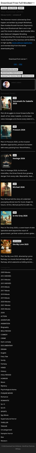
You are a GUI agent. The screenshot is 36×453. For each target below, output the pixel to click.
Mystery (4, 386)
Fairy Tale (4, 356)
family (3, 360)
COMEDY (4, 334)
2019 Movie (5, 298)
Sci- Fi (3, 404)
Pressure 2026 (19, 130)
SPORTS (21, 8)
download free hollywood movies (12, 73)
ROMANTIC (5, 400)
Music (3, 382)
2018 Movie (5, 294)
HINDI (3, 367)
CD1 (15, 64)
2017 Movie (5, 290)
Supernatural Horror (9, 419)
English (3, 353)
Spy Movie (4, 415)
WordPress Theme (27, 446)
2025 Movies (17, 241)
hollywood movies (27, 76)
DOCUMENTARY (7, 345)
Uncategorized (6, 430)
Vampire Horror (7, 433)
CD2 (20, 64)
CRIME (3, 338)
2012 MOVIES (6, 276)
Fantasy (4, 364)
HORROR (4, 378)
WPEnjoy (18, 449)
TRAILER (4, 426)
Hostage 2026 (19, 158)
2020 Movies (5, 302)
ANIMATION (5, 323)
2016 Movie (5, 287)
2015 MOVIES (6, 283)
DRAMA (4, 8)
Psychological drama (8, 389)
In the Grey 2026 (20, 216)
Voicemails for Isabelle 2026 (23, 102)
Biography (5, 327)
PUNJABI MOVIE (7, 393)
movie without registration (22, 43)
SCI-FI (3, 408)
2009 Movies (5, 272)
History (3, 371)
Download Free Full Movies (16, 2)
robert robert (16, 82)
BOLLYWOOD (6, 331)
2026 (14, 98)
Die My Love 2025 (21, 244)
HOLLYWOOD (12, 8)
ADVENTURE (5, 320)
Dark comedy (6, 342)
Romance (4, 397)
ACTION (4, 316)
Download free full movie (9, 69)
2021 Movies (5, 305)
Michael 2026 (19, 187)
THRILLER (4, 422)
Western (4, 441)
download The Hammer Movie (11, 76)
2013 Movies (5, 280)
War (2, 437)
